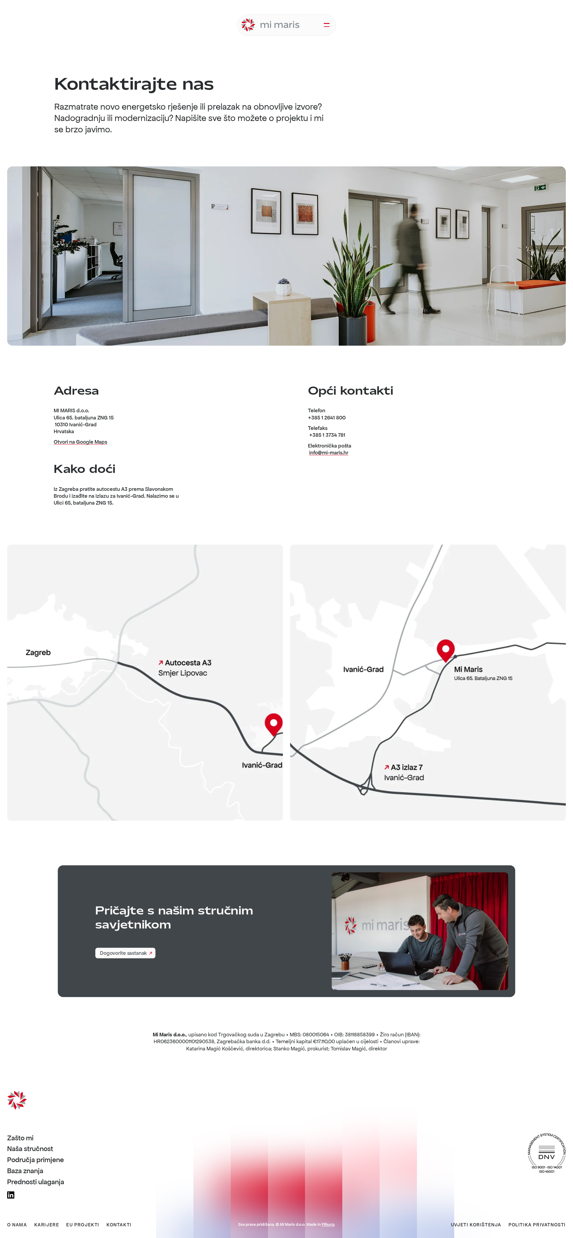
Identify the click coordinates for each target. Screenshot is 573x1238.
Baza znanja (25, 1171)
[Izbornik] (326, 25)
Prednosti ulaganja (35, 1182)
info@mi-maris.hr (328, 452)
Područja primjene (35, 1160)
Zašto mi (20, 1138)
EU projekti (82, 1224)
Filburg (328, 1224)
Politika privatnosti (537, 1224)
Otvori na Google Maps (80, 442)
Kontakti (119, 1224)
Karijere (46, 1224)
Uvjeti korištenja (476, 1224)
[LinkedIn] (10, 1195)
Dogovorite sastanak (123, 953)
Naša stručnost (30, 1149)
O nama (17, 1224)
